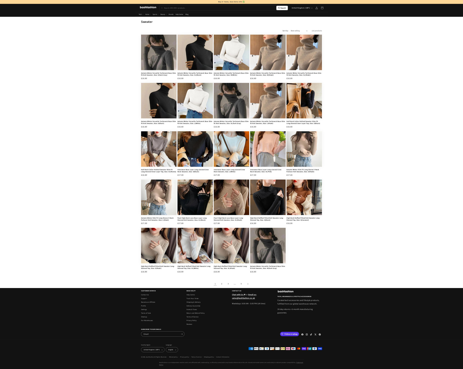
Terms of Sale (146, 313)
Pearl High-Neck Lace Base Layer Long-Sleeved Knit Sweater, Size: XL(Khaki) (228, 219)
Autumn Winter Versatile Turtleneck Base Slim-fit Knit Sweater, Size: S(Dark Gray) (158, 74)
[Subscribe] (181, 334)
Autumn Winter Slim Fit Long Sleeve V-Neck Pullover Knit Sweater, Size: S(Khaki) (302, 171)
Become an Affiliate (148, 302)
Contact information (222, 357)
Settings (144, 309)
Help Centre (191, 295)
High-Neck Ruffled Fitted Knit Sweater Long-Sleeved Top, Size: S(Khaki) (158, 267)
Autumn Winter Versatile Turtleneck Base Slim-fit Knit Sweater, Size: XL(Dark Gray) (231, 122)
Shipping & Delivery (194, 302)
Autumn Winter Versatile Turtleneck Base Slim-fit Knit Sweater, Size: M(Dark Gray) (267, 267)
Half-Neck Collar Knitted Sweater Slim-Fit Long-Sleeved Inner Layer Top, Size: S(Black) (303, 122)
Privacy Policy (192, 321)
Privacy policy (184, 357)
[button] (322, 8)
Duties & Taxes (192, 309)
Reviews (189, 324)
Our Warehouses (147, 321)
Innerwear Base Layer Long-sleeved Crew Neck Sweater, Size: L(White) (229, 171)
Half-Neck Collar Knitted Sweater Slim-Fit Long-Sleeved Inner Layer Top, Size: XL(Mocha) (158, 171)
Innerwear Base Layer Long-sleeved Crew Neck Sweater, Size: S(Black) (193, 171)
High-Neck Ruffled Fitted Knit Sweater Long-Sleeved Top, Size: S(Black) (267, 219)
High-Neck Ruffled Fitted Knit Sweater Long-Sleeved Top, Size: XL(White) (194, 267)
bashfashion (150, 357)
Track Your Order (193, 298)
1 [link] (215, 283)
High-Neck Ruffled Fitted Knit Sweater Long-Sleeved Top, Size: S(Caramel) (303, 219)
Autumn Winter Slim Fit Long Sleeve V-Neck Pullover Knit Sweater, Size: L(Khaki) (157, 219)
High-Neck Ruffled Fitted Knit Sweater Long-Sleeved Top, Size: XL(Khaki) (230, 267)
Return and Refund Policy (196, 313)
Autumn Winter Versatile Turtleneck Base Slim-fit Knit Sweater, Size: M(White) (231, 74)
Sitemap (144, 317)
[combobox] (219, 7)
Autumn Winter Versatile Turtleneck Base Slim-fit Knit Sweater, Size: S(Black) (158, 122)
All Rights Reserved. (160, 357)
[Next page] (247, 284)
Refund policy (173, 357)
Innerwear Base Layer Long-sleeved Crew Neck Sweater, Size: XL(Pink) (265, 171)
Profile (143, 306)
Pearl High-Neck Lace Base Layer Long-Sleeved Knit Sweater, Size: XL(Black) (192, 219)
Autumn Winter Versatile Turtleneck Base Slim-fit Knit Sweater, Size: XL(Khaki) (304, 74)
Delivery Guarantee (193, 306)
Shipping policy (209, 357)
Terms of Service (192, 317)
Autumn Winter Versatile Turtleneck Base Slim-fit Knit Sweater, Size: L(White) (195, 122)
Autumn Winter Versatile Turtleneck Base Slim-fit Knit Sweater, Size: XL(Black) (195, 74)
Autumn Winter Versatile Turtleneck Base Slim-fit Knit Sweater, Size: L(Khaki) (267, 122)
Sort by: (285, 31)
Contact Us (145, 295)
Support (144, 298)
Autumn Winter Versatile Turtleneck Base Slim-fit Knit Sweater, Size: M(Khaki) (267, 74)
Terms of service (196, 357)
